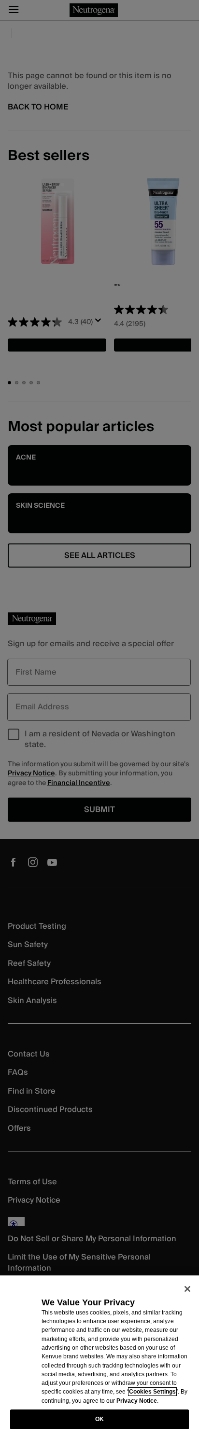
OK (99, 1419)
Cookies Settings (152, 1391)
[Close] (187, 1289)
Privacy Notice (136, 1400)
